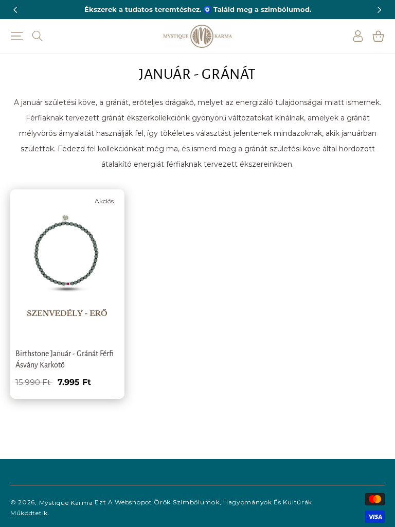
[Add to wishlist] (101, 204)
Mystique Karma (66, 502)
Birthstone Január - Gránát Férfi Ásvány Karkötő (64, 359)
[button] (16, 36)
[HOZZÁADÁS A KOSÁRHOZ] (101, 251)
